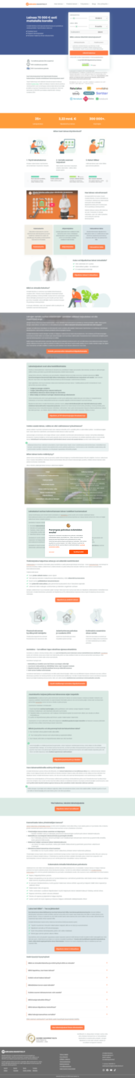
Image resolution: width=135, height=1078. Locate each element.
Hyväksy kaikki (79, 552)
